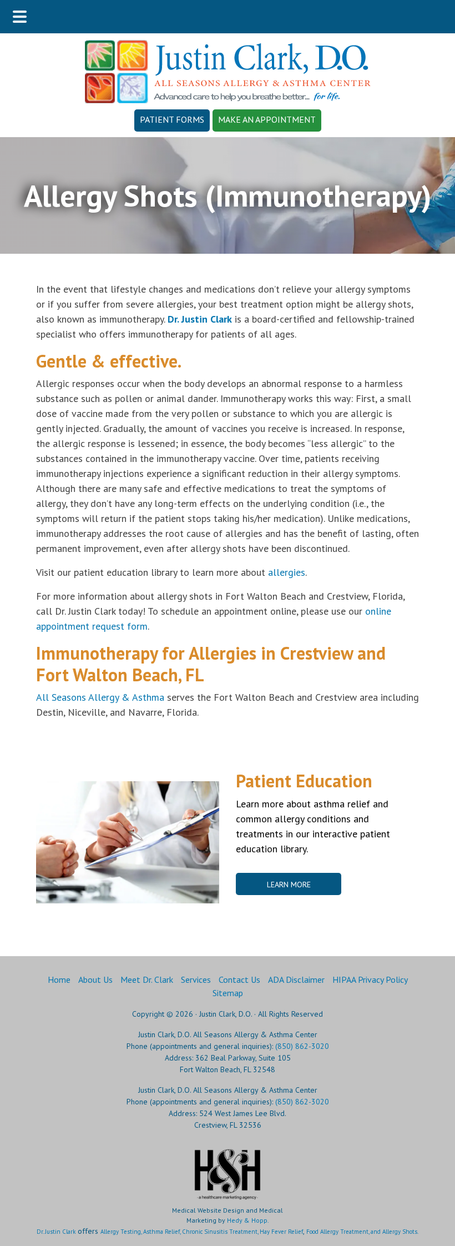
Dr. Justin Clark (56, 1231)
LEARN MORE (289, 885)
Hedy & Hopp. (248, 1220)
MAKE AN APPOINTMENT (267, 119)
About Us (95, 979)
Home (59, 979)
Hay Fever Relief (281, 1231)
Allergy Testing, (121, 1231)
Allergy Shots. (400, 1231)
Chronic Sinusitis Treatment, (221, 1231)
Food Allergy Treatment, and (344, 1231)
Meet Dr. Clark (146, 979)
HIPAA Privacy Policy (370, 979)
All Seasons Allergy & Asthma (100, 697)
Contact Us (239, 979)
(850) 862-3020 (302, 1046)
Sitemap (228, 992)
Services (196, 979)
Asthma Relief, (162, 1231)
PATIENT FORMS (172, 119)
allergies (286, 572)
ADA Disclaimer (296, 979)
